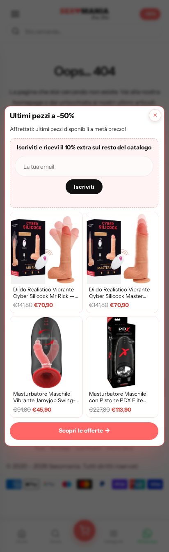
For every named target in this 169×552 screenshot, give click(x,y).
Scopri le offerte (84, 430)
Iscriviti (84, 186)
